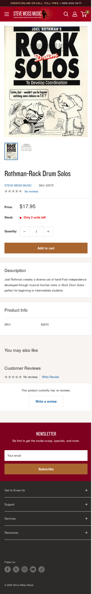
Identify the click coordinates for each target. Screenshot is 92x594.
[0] (84, 14)
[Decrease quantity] (24, 231)
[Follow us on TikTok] (41, 569)
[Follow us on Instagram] (24, 569)
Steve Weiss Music (18, 185)
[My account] (75, 14)
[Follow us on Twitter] (16, 569)
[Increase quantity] (48, 231)
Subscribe (46, 469)
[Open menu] (6, 14)
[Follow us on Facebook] (7, 569)
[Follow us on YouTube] (33, 569)
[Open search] (66, 14)
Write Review (50, 377)
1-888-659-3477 (71, 3)
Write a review (46, 401)
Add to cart (46, 248)
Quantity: (10, 231)
